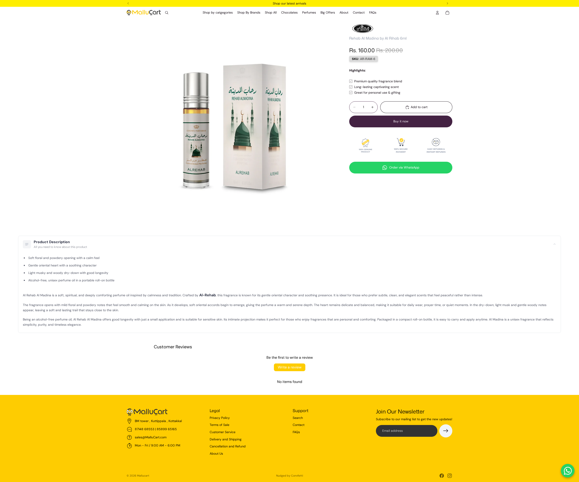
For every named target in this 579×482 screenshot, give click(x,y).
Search (298, 418)
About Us (216, 453)
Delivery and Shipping (226, 439)
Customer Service (222, 432)
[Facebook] (441, 475)
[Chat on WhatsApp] (567, 470)
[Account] (437, 13)
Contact (298, 425)
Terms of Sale (219, 425)
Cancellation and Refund (228, 446)
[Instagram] (449, 475)
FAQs (296, 432)
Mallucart (143, 475)
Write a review (289, 367)
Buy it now (400, 121)
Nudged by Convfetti (289, 475)
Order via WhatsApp (404, 167)
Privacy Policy (220, 418)
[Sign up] (445, 430)
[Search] (167, 13)
